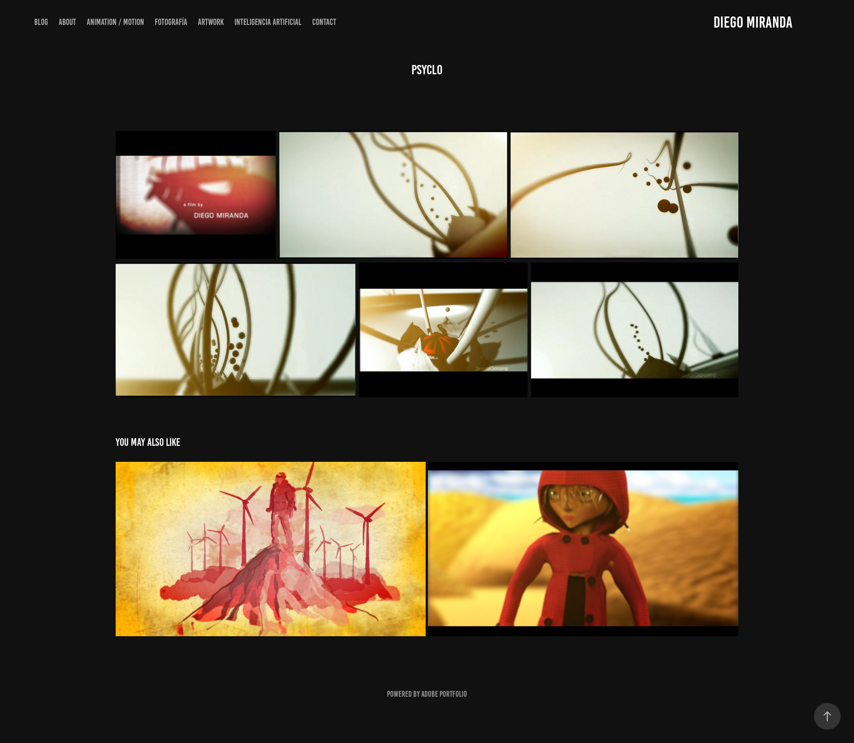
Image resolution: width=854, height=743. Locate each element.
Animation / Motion (115, 22)
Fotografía (171, 22)
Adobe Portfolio (444, 694)
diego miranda (753, 22)
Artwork (211, 22)
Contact (324, 22)
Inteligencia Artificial (268, 22)
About (67, 22)
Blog (41, 22)
